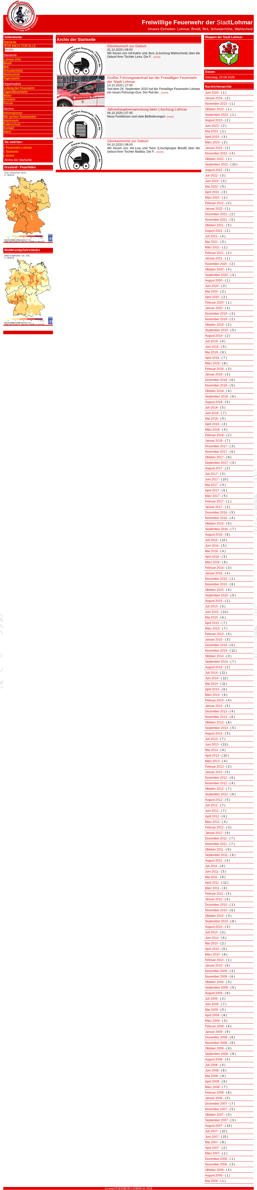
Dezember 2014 (216, 645)
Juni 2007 (212, 1137)
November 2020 (216, 264)
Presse (8, 103)
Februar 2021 (214, 253)
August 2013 (213, 733)
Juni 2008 (212, 1070)
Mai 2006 (211, 1181)
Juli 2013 (211, 739)
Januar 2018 (213, 440)
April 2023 (212, 137)
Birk (6, 67)
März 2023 (212, 142)
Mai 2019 (211, 352)
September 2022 (216, 164)
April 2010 (212, 949)
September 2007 (216, 1120)
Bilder (8, 95)
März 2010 (212, 954)
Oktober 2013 (214, 722)
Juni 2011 (211, 871)
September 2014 (216, 661)
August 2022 (213, 170)
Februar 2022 (214, 203)
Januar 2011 (213, 899)
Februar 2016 (214, 568)
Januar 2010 (213, 965)
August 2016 (213, 534)
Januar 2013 (213, 772)
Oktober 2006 (214, 1170)
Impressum (11, 120)
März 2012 (212, 822)
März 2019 (212, 363)
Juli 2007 (211, 1131)
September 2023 (216, 115)
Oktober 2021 (214, 225)
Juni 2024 (212, 92)
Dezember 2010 (216, 904)
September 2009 (216, 987)
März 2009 (212, 1021)
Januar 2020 (213, 308)
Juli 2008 (211, 1065)
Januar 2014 (213, 706)
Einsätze (9, 99)
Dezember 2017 (216, 446)
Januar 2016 (213, 573)
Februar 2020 (214, 302)
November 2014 (216, 650)
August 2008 (213, 1059)
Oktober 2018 (214, 391)
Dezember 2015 (216, 579)
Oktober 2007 (214, 1114)
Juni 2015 (212, 612)
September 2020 (216, 275)
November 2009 (216, 976)
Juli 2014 (211, 672)
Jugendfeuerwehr (16, 92)
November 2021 (216, 219)
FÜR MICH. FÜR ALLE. (20, 46)
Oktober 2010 (214, 916)
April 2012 (212, 816)
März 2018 (212, 429)
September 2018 (216, 396)
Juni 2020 (212, 286)
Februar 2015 (214, 634)
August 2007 (213, 1125)
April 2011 (212, 882)
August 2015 (213, 601)
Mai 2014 (211, 684)
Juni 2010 (212, 938)
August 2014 (213, 667)
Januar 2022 (213, 208)
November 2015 (216, 584)
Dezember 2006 (216, 1159)
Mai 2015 (211, 617)
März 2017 (212, 496)
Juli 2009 (211, 998)
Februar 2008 (214, 1092)
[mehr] (157, 57)
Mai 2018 (211, 418)
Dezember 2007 (216, 1103)
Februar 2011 (214, 893)
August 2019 (213, 335)
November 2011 (216, 844)
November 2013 (216, 717)
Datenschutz (12, 124)
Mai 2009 (211, 1009)
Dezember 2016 (216, 512)
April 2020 (212, 297)
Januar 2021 (213, 258)
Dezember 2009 (216, 971)
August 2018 (213, 402)
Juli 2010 (211, 932)
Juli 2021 (211, 236)
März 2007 (212, 1153)
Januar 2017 (213, 507)
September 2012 (216, 794)
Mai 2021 (211, 242)
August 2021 (213, 231)
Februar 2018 (214, 435)
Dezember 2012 (216, 777)
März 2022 (212, 197)
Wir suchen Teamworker (20, 117)
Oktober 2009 (214, 982)
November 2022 (216, 153)
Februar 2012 (214, 827)
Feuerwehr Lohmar (19, 147)
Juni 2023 (212, 126)
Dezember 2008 (216, 1037)
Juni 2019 (212, 347)
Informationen (13, 113)
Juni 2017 (212, 479)
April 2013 (212, 755)
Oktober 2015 (214, 590)
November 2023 (216, 103)
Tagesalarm (12, 78)
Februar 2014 (214, 700)
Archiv (9, 49)
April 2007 (212, 1148)
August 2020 (213, 280)
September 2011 (216, 855)
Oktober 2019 (214, 324)
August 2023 (213, 120)
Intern (7, 132)
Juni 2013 (212, 744)
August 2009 (213, 993)
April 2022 (212, 192)
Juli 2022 (211, 175)
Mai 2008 (211, 1076)
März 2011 (212, 888)
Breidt (8, 63)
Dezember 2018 (216, 380)
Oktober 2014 (214, 656)
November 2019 (216, 319)
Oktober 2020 (214, 269)
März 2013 (212, 761)
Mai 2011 (211, 877)
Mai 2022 (211, 186)
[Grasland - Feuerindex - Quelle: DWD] (28, 241)
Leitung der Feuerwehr (19, 88)
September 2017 (216, 463)
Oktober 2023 (214, 109)
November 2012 (216, 783)
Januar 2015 (213, 639)
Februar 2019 (214, 369)
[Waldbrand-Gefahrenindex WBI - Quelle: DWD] (28, 324)
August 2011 (213, 860)
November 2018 (216, 385)
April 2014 (212, 689)
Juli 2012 (211, 805)
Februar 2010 (214, 960)
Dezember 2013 (216, 711)
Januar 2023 (213, 148)
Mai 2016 (211, 551)
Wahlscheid (12, 74)
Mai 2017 (211, 485)
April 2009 (212, 1015)
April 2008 (212, 1081)
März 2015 (212, 628)
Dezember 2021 (216, 214)
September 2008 (216, 1054)
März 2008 (212, 1087)
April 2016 (212, 556)
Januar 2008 (213, 1098)
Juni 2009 (212, 1004)
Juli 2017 (211, 474)
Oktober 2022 (214, 159)
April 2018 (212, 424)
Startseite (10, 42)
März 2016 (212, 562)
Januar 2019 (213, 374)
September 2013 (216, 728)
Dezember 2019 (216, 313)
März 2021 (212, 247)
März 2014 (212, 695)
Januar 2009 (213, 1032)
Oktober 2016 (214, 523)
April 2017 (212, 490)
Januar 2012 (213, 833)
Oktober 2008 (214, 1048)
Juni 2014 (212, 678)
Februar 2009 (214, 1026)
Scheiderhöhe (13, 71)
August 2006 (213, 1175)
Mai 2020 (211, 291)
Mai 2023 (211, 131)
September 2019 (216, 330)
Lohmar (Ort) (12, 59)
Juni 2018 (212, 413)
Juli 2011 (211, 866)
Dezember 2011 (216, 838)
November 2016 (216, 518)
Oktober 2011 (214, 849)
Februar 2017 (214, 501)
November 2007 (216, 1109)
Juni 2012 (212, 811)
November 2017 (216, 452)
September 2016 (216, 529)
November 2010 (216, 910)
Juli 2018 (211, 407)
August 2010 (213, 927)
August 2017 (213, 468)
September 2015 (216, 595)
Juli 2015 (211, 606)
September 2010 (216, 921)
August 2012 (213, 800)
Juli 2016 (211, 540)
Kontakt (9, 128)
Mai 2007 (211, 1142)
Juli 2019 (211, 341)
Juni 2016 (212, 545)
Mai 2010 (211, 943)
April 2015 (212, 623)
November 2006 (216, 1164)
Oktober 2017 (214, 457)
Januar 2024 (213, 98)
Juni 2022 (212, 181)
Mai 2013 (211, 750)
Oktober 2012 (214, 788)
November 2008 (216, 1043)
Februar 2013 (214, 766)
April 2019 (212, 358)
